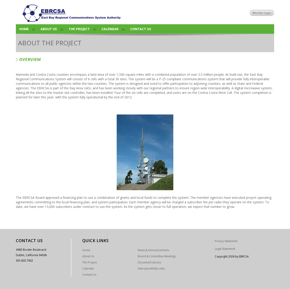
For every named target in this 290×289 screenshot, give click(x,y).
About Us (49, 29)
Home (24, 29)
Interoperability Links (151, 268)
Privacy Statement (226, 241)
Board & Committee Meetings (157, 256)
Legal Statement (225, 249)
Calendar (110, 29)
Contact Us (140, 29)
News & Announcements (153, 250)
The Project (79, 29)
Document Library (149, 262)
